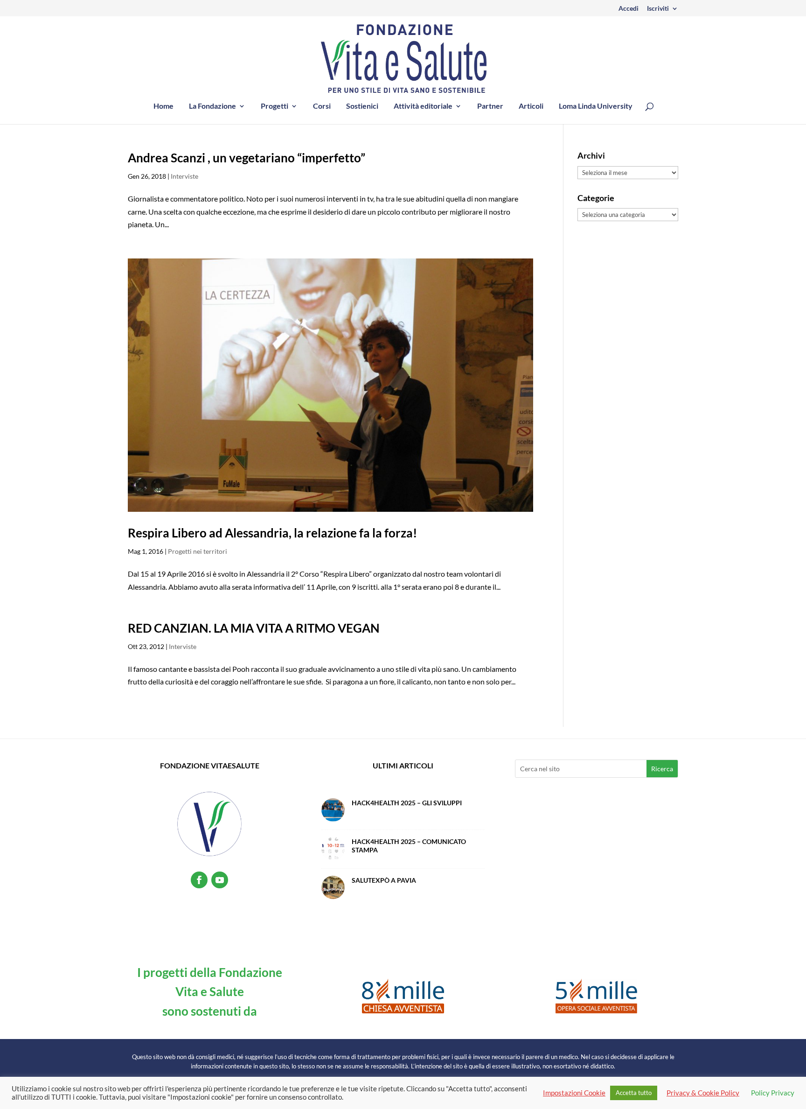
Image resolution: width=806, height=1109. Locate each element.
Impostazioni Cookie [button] (574, 1093)
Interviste (184, 176)
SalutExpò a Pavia (384, 880)
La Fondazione (212, 106)
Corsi (322, 106)
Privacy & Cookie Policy (703, 1093)
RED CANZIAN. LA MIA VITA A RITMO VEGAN (254, 628)
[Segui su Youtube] (219, 880)
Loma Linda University (595, 106)
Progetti (274, 106)
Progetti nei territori (197, 551)
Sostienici (362, 106)
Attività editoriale (423, 106)
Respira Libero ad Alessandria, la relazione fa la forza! (272, 532)
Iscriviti (658, 8)
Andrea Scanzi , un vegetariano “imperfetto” (246, 157)
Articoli (531, 106)
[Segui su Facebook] (199, 880)
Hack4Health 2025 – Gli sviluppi (407, 803)
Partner (490, 106)
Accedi (628, 8)
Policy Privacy (772, 1093)
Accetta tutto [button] (634, 1092)
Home (163, 106)
